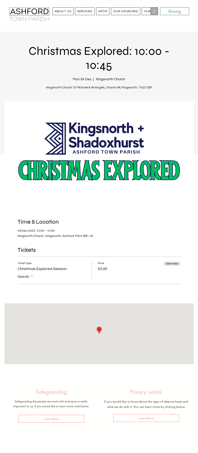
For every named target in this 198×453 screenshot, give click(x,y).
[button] (125, 11)
